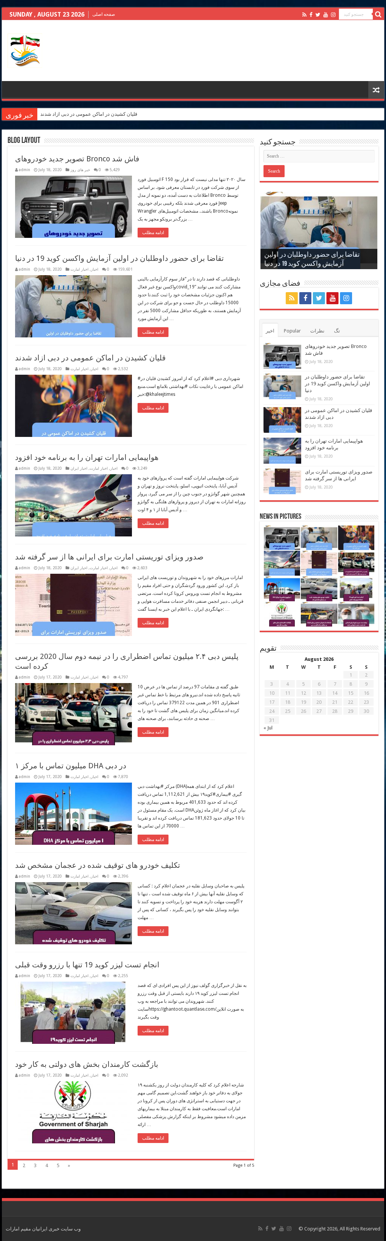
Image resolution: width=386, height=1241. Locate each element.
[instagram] (333, 14)
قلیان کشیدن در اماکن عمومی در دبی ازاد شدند (88, 114)
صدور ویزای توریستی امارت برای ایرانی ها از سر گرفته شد (109, 556)
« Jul (268, 728)
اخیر (270, 331)
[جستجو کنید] (378, 14)
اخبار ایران (78, 468)
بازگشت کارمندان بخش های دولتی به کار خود (86, 1064)
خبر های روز (80, 169)
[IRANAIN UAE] (25, 49)
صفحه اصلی (103, 14)
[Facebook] (311, 14)
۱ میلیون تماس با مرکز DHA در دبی (70, 765)
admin (24, 169)
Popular (292, 331)
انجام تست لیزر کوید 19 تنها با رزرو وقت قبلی (87, 964)
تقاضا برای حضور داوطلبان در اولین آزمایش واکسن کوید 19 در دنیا (119, 258)
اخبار (94, 269)
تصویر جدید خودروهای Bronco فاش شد (77, 158)
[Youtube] (326, 14)
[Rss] (304, 14)
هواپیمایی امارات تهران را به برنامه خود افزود (87, 457)
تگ (337, 331)
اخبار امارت (79, 269)
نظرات (317, 331)
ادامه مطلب (153, 232)
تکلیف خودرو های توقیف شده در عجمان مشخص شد (97, 865)
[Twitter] (318, 14)
